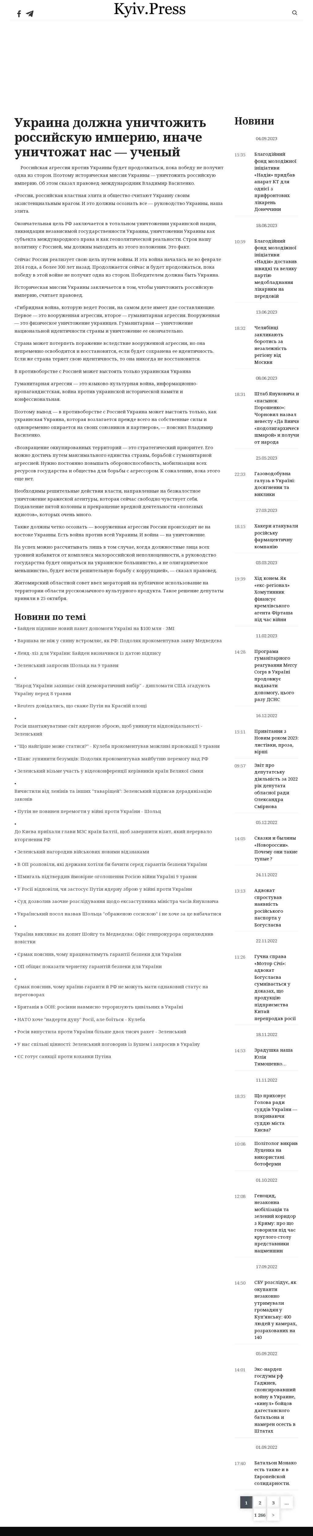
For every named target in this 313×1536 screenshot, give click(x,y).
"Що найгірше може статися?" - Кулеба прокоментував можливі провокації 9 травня (118, 746)
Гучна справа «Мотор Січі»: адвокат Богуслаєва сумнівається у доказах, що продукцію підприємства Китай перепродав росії (275, 987)
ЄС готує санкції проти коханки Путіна (64, 1056)
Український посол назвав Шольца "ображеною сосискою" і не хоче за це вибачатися (119, 914)
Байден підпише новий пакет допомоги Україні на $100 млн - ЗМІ (96, 628)
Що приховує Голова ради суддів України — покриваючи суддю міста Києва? (275, 1112)
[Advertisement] (156, 66)
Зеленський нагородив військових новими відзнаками (83, 851)
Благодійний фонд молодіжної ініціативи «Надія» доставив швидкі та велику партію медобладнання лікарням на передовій (275, 268)
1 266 (259, 1515)
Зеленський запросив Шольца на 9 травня (68, 665)
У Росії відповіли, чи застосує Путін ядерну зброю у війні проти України (104, 889)
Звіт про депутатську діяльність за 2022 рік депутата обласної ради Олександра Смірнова (276, 785)
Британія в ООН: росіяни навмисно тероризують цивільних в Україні (100, 1007)
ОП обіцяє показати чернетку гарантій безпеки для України (89, 966)
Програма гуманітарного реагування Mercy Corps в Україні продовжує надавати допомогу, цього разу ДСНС (275, 675)
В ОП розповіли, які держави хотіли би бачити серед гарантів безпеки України (112, 864)
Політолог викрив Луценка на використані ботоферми (276, 1153)
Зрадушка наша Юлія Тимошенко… (273, 1057)
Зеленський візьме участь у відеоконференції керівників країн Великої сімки (110, 771)
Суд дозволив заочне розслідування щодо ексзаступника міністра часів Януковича (118, 901)
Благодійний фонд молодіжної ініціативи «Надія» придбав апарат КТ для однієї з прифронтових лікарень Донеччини (275, 181)
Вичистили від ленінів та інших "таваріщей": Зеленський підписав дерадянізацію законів (113, 795)
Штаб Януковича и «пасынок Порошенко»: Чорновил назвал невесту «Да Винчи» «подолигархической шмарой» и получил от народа (279, 417)
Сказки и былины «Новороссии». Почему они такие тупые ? (275, 848)
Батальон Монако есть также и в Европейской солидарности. (275, 1473)
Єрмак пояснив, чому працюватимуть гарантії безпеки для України (99, 954)
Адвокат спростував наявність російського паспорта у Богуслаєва (268, 907)
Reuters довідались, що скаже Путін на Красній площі (82, 706)
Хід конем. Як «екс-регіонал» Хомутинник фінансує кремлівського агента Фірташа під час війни (273, 598)
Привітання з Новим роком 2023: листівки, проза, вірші (276, 741)
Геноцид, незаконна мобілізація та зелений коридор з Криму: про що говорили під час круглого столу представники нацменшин (275, 1223)
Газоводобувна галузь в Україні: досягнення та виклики (274, 483)
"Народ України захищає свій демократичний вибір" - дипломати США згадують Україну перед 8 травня (112, 689)
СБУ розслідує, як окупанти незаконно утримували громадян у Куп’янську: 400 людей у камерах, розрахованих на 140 (275, 1309)
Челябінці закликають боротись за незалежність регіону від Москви (270, 344)
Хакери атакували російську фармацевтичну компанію (276, 536)
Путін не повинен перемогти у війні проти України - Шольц (89, 811)
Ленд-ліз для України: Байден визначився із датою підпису (89, 653)
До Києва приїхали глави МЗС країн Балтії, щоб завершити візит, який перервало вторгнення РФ (113, 835)
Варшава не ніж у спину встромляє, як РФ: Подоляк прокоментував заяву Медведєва (119, 640)
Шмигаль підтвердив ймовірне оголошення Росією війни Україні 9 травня (107, 876)
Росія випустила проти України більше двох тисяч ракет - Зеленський (101, 1031)
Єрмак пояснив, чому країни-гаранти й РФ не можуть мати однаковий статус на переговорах (111, 990)
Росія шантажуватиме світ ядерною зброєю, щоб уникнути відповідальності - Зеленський (108, 730)
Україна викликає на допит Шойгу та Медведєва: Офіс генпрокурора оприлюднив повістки (113, 938)
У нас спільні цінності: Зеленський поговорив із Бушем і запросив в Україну (108, 1044)
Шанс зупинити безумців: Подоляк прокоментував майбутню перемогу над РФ (112, 758)
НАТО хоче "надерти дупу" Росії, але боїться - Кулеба (81, 1019)
